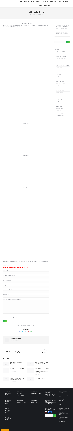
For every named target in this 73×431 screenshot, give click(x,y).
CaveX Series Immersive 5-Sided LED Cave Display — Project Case (17, 369)
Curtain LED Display (59, 88)
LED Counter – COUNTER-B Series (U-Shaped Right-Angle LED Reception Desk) (63, 29)
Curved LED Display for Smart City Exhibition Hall (64, 421)
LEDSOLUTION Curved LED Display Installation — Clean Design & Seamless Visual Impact (17, 378)
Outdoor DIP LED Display (60, 81)
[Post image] (6, 364)
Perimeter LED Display (59, 92)
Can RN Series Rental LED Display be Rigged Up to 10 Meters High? (63, 399)
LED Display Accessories (60, 115)
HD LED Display (58, 74)
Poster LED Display (59, 94)
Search (56, 39)
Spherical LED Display (34, 402)
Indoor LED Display (59, 76)
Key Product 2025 (57, 49)
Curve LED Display (34, 395)
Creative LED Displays (59, 113)
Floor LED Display (59, 99)
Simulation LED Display (59, 108)
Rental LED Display (59, 85)
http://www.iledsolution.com (15, 340)
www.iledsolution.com (51, 409)
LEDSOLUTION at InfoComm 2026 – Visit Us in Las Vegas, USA (41, 363)
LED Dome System (59, 67)
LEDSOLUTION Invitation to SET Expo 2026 (16, 363)
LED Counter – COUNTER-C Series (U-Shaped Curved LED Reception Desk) (62, 33)
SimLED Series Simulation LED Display (62, 65)
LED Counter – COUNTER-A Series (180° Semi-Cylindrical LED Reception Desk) (62, 26)
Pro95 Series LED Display (8, 394)
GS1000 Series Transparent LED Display (62, 63)
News (22, 325)
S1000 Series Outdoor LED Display (61, 58)
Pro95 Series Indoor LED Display (61, 51)
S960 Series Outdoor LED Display (61, 60)
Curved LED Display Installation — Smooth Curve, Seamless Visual (41, 377)
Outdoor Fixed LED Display (60, 83)
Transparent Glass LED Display (61, 97)
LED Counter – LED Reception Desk (60, 23)
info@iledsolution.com (51, 408)
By (26, 325)
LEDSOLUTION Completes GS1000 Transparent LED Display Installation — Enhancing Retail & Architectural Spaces (42, 370)
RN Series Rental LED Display (61, 56)
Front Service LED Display (60, 90)
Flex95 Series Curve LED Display (8, 397)
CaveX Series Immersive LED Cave (62, 110)
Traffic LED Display (59, 101)
